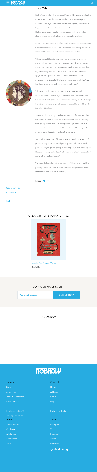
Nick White (42, 8)
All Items (54, 391)
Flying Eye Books (58, 410)
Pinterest (54, 443)
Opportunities (12, 424)
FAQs (8, 443)
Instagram (54, 424)
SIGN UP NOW (66, 294)
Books (53, 396)
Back (8, 201)
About (8, 387)
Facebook (55, 433)
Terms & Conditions (15, 396)
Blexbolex (10, 192)
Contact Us (11, 391)
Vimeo (53, 438)
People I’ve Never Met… (43, 262)
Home (53, 387)
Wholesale (10, 429)
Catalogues (11, 433)
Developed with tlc (14, 415)
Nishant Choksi (13, 188)
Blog (52, 401)
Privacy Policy (12, 401)
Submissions (11, 438)
